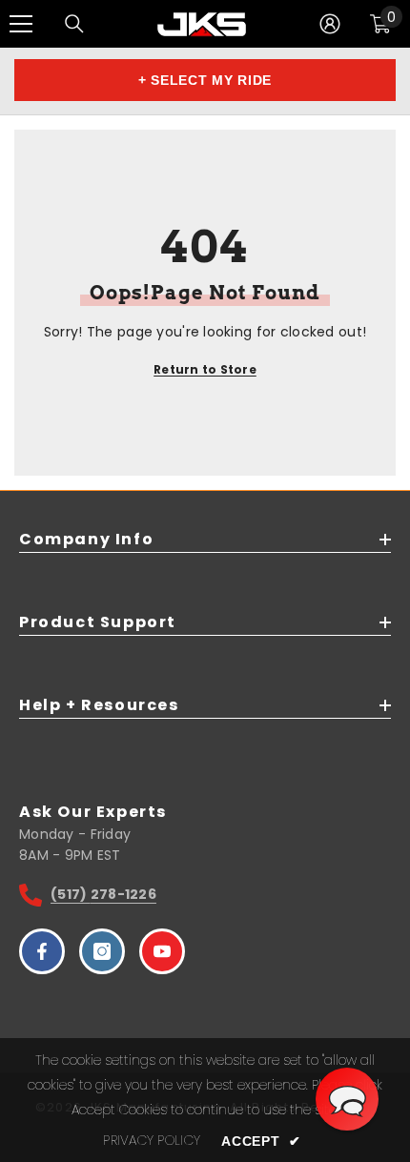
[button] (347, 1099)
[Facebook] (42, 951)
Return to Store (205, 369)
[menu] (21, 23)
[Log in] (330, 23)
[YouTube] (162, 951)
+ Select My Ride (205, 80)
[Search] (74, 23)
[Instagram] (102, 951)
